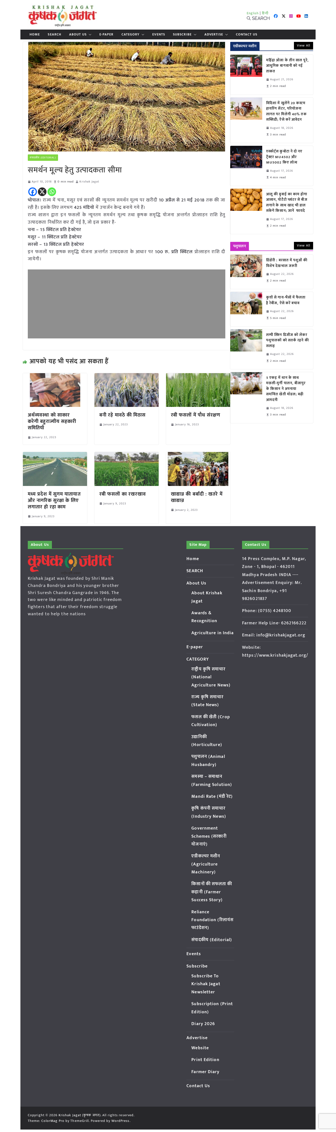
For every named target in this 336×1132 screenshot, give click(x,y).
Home (35, 34)
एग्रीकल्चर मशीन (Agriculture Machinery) (205, 864)
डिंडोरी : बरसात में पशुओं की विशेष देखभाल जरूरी (286, 263)
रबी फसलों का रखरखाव (122, 494)
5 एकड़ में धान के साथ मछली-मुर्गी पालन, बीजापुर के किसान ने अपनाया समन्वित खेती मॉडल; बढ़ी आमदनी (286, 389)
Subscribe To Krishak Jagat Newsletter (205, 984)
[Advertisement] (126, 303)
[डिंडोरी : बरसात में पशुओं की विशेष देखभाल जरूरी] (246, 272)
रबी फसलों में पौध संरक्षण (196, 415)
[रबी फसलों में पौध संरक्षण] (198, 376)
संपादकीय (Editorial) (43, 158)
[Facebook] (32, 191)
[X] (42, 191)
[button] (89, 34)
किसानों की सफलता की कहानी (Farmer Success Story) (211, 892)
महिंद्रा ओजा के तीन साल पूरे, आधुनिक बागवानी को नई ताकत (287, 66)
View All (303, 45)
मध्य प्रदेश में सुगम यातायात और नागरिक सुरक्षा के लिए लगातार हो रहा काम (54, 500)
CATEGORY (131, 34)
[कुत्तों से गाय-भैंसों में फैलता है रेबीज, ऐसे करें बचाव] (246, 309)
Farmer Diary (205, 1072)
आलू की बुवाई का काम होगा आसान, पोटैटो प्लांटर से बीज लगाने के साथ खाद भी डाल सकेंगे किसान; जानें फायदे (286, 203)
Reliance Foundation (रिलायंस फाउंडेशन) (212, 920)
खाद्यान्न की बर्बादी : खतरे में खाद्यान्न (197, 497)
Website (200, 1048)
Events (158, 34)
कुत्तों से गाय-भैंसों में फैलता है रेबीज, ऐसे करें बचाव (286, 300)
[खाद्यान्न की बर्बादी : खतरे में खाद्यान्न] (198, 455)
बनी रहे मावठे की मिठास (122, 415)
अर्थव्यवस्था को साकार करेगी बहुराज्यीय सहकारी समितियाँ (52, 421)
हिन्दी (265, 13)
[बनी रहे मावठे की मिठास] (126, 376)
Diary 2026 (203, 1024)
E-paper (106, 34)
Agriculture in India (212, 633)
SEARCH (54, 34)
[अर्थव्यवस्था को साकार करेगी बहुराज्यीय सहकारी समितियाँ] (55, 376)
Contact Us (246, 34)
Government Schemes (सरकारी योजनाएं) (208, 836)
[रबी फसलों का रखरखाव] (126, 455)
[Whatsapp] (51, 191)
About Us (78, 34)
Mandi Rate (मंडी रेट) (212, 796)
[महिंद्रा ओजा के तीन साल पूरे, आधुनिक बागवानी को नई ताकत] (246, 75)
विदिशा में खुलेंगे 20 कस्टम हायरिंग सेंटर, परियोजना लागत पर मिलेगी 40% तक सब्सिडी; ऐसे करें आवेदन (286, 111)
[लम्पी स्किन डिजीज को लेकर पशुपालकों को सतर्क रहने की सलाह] (246, 349)
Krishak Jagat (89, 181)
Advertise (213, 34)
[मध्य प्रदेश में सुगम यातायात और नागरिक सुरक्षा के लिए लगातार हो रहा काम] (55, 455)
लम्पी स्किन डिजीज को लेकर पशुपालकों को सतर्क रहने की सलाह (287, 340)
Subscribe (182, 34)
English (253, 13)
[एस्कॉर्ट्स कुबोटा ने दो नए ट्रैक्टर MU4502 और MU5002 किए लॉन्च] (246, 166)
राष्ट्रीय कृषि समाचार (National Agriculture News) (210, 677)
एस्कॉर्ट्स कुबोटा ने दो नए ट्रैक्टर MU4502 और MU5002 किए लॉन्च (284, 157)
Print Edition (205, 1060)
